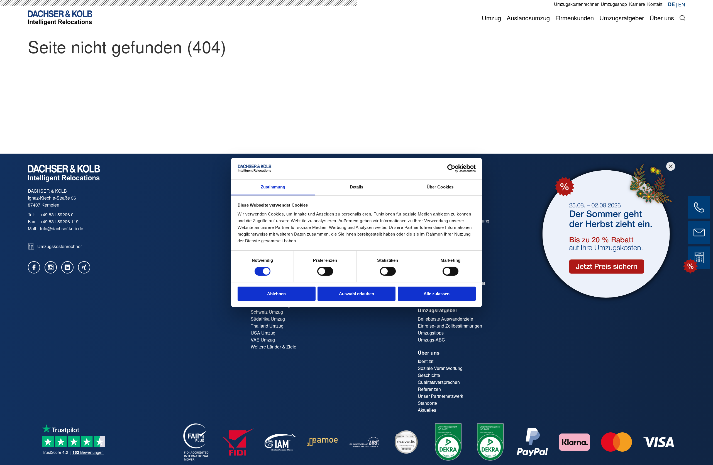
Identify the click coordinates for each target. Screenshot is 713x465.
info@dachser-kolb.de (61, 228)
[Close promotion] (670, 166)
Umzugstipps (431, 333)
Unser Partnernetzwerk (440, 396)
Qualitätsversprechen (439, 382)
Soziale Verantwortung (440, 368)
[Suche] (682, 18)
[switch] (325, 271)
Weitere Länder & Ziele (273, 346)
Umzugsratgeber (437, 310)
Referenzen (429, 389)
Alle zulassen (437, 293)
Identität (425, 361)
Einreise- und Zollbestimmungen (450, 326)
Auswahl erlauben (356, 293)
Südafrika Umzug (268, 319)
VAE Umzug (263, 339)
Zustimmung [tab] (273, 187)
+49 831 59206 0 (57, 214)
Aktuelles (427, 410)
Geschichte (429, 375)
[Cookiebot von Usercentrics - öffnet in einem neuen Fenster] (451, 168)
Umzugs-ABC (431, 339)
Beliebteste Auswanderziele (445, 319)
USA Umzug (263, 333)
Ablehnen (276, 293)
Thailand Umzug (267, 326)
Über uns (428, 352)
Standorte (427, 403)
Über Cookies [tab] (440, 187)
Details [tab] (356, 187)
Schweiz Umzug (267, 312)
